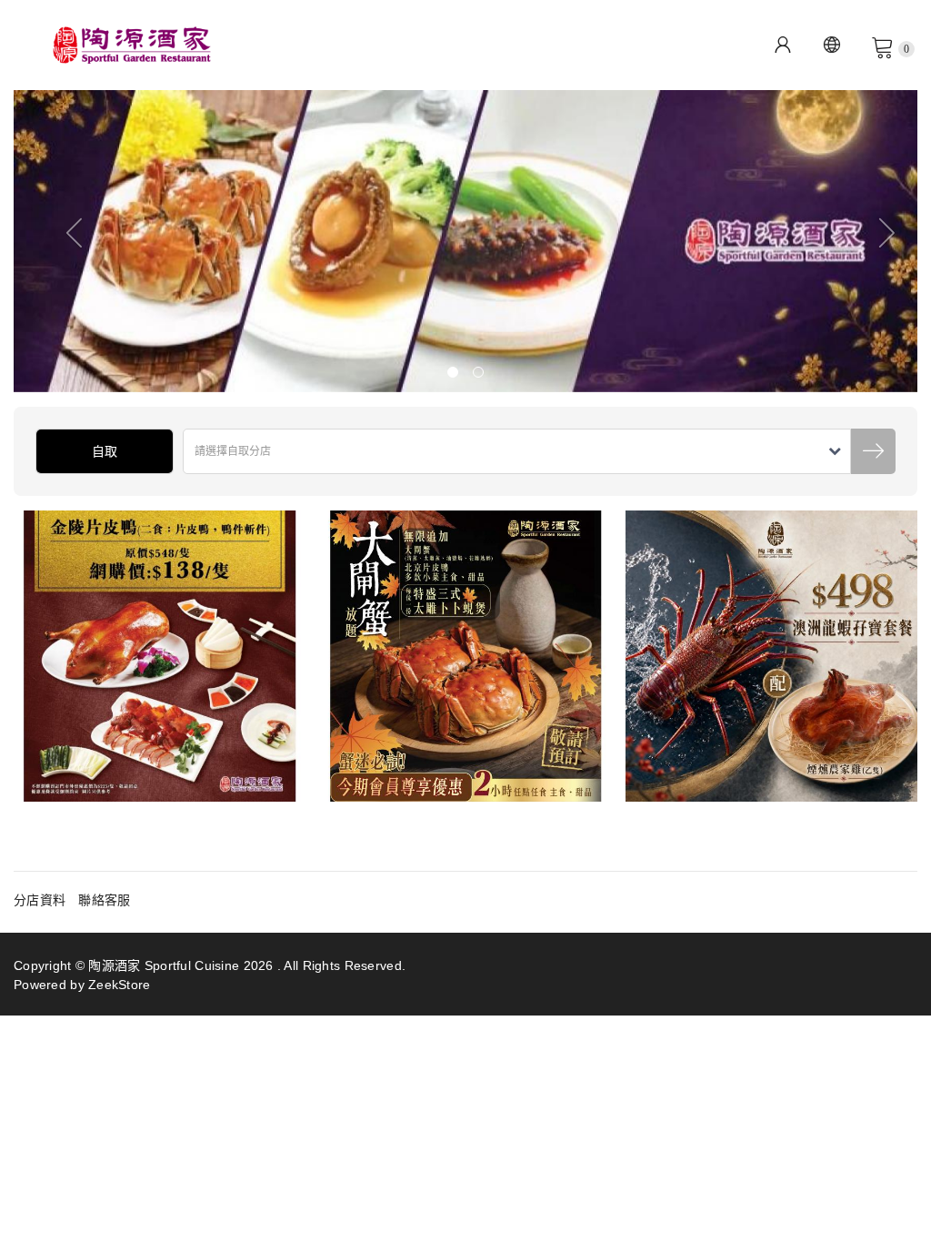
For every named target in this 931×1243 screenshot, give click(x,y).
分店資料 (39, 900)
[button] (59, 240)
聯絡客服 (104, 900)
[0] (883, 46)
